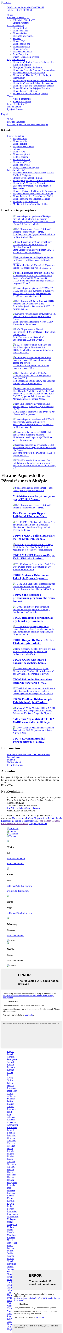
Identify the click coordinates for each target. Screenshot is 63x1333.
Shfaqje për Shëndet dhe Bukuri (27, 67)
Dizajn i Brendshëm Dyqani (26, 57)
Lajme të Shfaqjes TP (17, 104)
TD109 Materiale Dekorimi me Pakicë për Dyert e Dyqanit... (31, 577)
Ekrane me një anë (21, 44)
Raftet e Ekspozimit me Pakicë (40, 818)
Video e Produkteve (22, 101)
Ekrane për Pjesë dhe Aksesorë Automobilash (34, 70)
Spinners (17, 38)
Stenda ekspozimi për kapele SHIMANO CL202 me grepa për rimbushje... (32, 294)
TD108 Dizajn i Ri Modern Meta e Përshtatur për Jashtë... (33, 641)
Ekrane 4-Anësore (21, 49)
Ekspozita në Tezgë (22, 162)
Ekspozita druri (20, 28)
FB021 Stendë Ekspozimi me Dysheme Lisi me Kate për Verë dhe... (33, 425)
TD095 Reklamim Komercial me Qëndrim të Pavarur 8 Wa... (32, 681)
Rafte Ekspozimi (20, 54)
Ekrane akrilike (20, 33)
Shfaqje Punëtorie (21, 23)
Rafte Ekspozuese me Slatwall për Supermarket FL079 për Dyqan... (28, 338)
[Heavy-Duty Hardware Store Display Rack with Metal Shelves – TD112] (34, 507)
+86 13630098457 (15, 863)
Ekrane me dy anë (21, 46)
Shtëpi (10, 15)
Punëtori (11, 759)
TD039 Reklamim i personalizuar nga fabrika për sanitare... (33, 619)
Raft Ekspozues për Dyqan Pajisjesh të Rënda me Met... (30, 515)
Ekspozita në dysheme (23, 36)
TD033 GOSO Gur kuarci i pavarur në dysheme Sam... (29, 661)
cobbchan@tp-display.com (19, 886)
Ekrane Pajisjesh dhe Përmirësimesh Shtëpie (33, 85)
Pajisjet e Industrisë (16, 59)
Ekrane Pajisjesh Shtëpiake (25, 91)
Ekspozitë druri (20, 138)
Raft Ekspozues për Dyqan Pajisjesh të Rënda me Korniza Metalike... (34, 235)
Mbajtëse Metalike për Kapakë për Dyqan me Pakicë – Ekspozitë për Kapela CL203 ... (34, 266)
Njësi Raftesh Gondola (49, 821)
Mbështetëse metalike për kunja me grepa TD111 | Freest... (34, 498)
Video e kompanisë (22, 99)
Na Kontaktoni (14, 106)
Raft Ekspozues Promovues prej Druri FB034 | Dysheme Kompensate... (34, 413)
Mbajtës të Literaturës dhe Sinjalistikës (30, 93)
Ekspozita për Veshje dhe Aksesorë (29, 72)
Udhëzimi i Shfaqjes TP (24, 20)
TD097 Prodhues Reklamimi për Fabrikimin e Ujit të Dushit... (32, 701)
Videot (10, 96)
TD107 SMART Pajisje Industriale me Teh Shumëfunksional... (34, 537)
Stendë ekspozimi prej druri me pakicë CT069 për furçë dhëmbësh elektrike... (34, 222)
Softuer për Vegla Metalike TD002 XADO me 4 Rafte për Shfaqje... (33, 720)
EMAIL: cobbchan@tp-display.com (23, 808)
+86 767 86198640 (16, 858)
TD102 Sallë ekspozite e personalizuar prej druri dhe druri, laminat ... (34, 598)
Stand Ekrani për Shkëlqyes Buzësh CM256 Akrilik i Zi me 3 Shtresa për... (33, 251)
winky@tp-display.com (18, 891)
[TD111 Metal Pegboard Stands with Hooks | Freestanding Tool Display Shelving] (34, 490)
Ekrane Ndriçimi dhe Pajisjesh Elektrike (31, 88)
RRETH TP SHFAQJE (18, 17)
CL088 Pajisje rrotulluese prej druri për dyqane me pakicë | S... (31, 366)
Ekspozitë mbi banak (22, 51)
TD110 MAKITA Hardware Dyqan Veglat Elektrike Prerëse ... (34, 557)
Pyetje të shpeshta (15, 109)
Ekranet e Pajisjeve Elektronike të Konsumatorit (35, 80)
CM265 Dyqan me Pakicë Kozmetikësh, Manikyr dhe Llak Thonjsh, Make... (31, 397)
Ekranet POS (19, 41)
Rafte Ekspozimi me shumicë (14, 823)
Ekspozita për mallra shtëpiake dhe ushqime (33, 83)
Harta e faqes (18, 818)
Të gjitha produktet (38, 823)
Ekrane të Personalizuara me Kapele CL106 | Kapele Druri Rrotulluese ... (34, 323)
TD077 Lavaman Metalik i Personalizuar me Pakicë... (29, 740)
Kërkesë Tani (7, 785)
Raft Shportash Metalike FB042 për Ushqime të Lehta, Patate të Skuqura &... (34, 382)
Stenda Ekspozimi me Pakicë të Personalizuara (31, 819)
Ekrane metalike (20, 30)
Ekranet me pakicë (15, 25)
